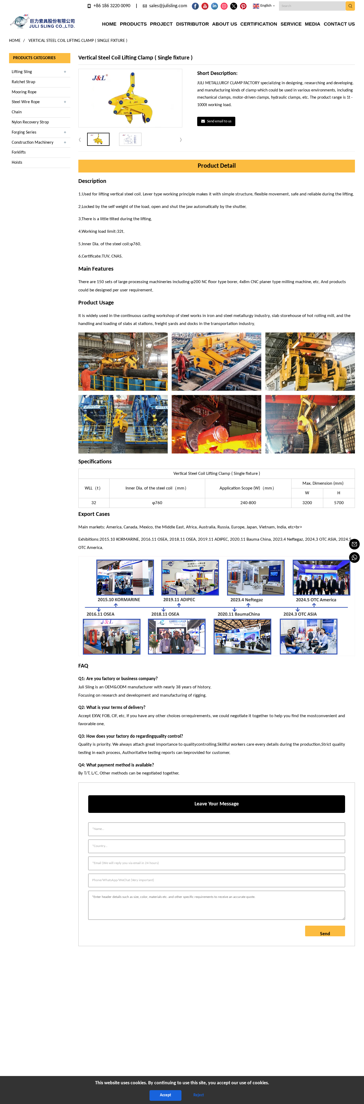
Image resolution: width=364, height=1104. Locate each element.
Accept (165, 1095)
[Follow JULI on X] (233, 6)
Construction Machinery (32, 142)
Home (15, 41)
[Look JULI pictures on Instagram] (224, 6)
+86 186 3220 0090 (112, 6)
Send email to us (219, 121)
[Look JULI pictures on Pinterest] (243, 6)
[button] (181, 139)
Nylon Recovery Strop (30, 122)
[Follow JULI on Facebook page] (195, 6)
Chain (17, 112)
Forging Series (24, 132)
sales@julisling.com (168, 6)
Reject (198, 1095)
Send (325, 934)
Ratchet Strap (23, 82)
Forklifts (19, 152)
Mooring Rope (24, 92)
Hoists (17, 162)
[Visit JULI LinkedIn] (214, 6)
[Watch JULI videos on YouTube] (205, 6)
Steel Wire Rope (26, 102)
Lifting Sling (22, 72)
